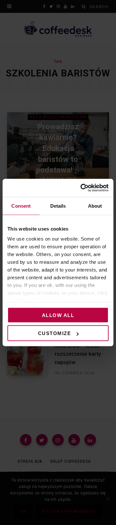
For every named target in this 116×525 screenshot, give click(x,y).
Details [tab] (58, 205)
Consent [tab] (21, 205)
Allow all (58, 315)
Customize (54, 333)
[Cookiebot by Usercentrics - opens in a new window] (82, 188)
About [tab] (95, 205)
